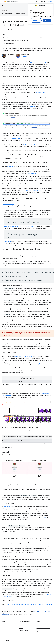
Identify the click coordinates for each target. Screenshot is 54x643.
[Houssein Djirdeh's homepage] (26, 57)
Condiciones (4, 636)
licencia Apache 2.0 (22, 613)
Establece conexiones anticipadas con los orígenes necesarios (19, 226)
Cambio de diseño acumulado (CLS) (15, 542)
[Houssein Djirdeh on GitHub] (24, 57)
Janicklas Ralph (17, 604)
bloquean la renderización (24, 185)
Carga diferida (7, 241)
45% (9, 61)
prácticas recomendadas (15, 138)
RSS (37, 631)
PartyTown (43, 517)
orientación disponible (8, 204)
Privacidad (10, 636)
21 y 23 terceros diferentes (29, 145)
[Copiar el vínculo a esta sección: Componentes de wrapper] (19, 556)
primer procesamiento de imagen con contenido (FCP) (27, 482)
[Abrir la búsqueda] (34, 1)
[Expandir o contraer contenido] (11, 29)
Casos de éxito (22, 626)
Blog (3, 6)
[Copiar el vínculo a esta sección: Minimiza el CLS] (12, 535)
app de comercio (18, 356)
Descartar (36, 20)
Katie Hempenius (25, 604)
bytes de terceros (40, 92)
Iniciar (47, 20)
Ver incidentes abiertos (6, 626)
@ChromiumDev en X (41, 623)
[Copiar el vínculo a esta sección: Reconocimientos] (15, 600)
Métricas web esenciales (32, 173)
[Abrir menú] (2, 1)
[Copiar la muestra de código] (51, 219)
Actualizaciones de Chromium (25, 623)
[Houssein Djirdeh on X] (22, 57)
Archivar (21, 628)
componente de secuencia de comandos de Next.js (15, 253)
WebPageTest (38, 364)
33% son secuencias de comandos (38, 63)
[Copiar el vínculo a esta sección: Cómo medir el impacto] (19, 352)
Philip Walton (33, 604)
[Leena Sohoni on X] (8, 57)
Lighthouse (32, 106)
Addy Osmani (48, 604)
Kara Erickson (9, 604)
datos (35, 184)
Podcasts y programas (23, 630)
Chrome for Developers (6, 18)
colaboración (10, 166)
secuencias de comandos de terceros (13, 82)
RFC (16, 531)
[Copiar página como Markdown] (21, 24)
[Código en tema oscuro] (49, 219)
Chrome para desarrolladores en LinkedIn (43, 628)
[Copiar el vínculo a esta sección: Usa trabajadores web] (16, 503)
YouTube (38, 626)
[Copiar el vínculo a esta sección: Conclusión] (11, 576)
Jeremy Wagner (40, 604)
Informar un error (5, 623)
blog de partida (28, 356)
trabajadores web (8, 506)
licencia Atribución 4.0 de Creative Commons (42, 611)
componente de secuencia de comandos (33, 190)
